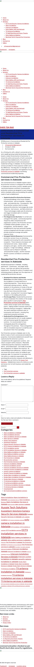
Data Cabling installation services (14, 454)
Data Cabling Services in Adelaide (14, 456)
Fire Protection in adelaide (14, 542)
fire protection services (11, 460)
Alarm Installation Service (13, 500)
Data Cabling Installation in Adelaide (15, 452)
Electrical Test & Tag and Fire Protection (18, 37)
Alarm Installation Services (12, 434)
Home (4, 18)
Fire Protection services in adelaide (14, 373)
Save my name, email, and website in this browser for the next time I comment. (16, 419)
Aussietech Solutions (10, 442)
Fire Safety (17, 547)
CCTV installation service (11, 448)
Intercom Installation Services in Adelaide (16, 467)
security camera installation (12, 471)
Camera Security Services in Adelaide (15, 444)
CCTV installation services (13, 530)
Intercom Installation (12, 27)
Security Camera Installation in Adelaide (16, 473)
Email (3, 409)
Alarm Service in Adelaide (11, 438)
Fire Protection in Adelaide (12, 458)
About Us (6, 20)
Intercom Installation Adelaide (13, 464)
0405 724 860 (7, 127)
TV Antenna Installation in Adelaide (14, 481)
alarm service (11, 504)
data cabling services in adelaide (19, 540)
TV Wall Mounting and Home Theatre (17, 33)
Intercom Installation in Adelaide (17, 551)
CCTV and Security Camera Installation (17, 23)
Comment (4, 385)
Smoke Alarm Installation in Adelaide (15, 475)
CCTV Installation (15, 527)
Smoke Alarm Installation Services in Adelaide (17, 477)
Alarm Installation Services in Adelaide (15, 436)
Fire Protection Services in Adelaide (14, 462)
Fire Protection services (11, 371)
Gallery (5, 43)
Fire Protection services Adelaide (13, 544)
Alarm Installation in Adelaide (12, 433)
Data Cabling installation (13, 35)
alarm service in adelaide (22, 504)
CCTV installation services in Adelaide (14, 534)
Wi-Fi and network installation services (15, 491)
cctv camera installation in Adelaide (15, 523)
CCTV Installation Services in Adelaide (15, 450)
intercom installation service (12, 465)
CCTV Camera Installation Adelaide (16, 520)
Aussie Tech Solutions (10, 440)
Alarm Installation (11, 25)
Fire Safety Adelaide (25, 547)
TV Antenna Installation (13, 31)
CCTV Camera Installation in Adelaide (15, 446)
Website (3, 412)
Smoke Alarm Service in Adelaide (13, 479)
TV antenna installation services (13, 483)
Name (3, 405)
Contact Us (6, 41)
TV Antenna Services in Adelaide (13, 487)
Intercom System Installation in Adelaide (16, 469)
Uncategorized (8, 489)
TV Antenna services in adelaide (16, 581)
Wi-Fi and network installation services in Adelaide (12, 584)
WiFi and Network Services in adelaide (21, 586)
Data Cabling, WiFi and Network (15, 29)
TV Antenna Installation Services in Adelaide (17, 485)
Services (5, 21)
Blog (4, 39)
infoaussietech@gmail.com (13, 145)
